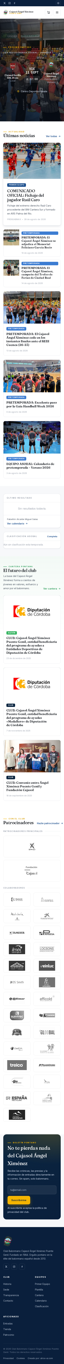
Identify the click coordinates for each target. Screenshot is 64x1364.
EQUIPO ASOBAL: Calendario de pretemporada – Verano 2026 (30, 465)
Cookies (21, 1358)
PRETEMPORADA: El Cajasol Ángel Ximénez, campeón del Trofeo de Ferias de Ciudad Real (37, 272)
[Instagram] (9, 3)
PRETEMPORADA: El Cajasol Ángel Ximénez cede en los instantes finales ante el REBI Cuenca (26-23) (27, 339)
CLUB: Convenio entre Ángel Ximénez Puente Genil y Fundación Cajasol (27, 786)
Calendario (41, 1300)
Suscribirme (18, 1200)
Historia (7, 1284)
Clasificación (42, 1306)
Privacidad (8, 1358)
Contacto (8, 1300)
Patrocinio (8, 1334)
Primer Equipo (42, 1284)
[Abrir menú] (57, 12)
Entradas (8, 1323)
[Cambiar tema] (58, 3)
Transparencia (11, 1295)
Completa (52, 536)
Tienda (7, 1329)
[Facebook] (14, 3)
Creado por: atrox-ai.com (40, 1358)
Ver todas (51, 136)
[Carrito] (48, 12)
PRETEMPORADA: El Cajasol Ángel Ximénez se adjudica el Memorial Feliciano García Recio (38, 242)
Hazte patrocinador (48, 823)
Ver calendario (15, 523)
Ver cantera (50, 588)
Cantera (39, 1295)
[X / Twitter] (4, 3)
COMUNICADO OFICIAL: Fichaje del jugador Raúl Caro (25, 195)
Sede (6, 1289)
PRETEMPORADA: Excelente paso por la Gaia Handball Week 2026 (31, 404)
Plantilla (39, 1289)
